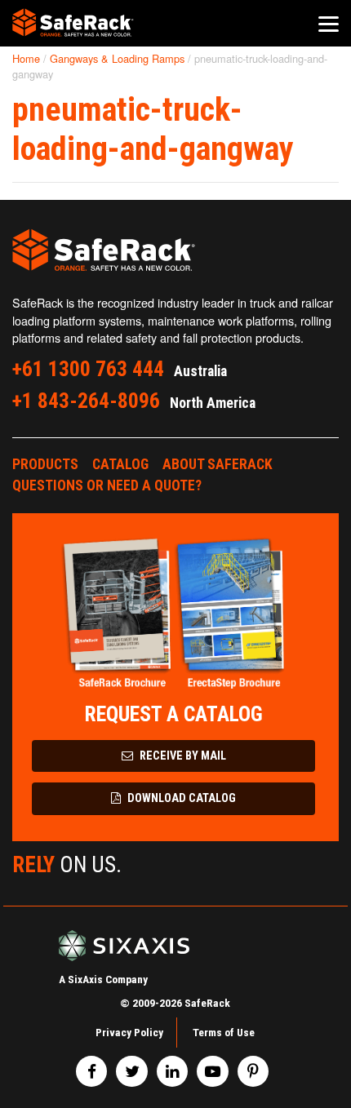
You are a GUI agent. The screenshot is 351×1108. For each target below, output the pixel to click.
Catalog (120, 464)
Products (45, 464)
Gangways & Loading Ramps (117, 58)
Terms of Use (224, 1032)
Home (26, 58)
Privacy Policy (129, 1032)
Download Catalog (180, 798)
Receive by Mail (181, 756)
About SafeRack (217, 464)
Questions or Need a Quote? (107, 485)
